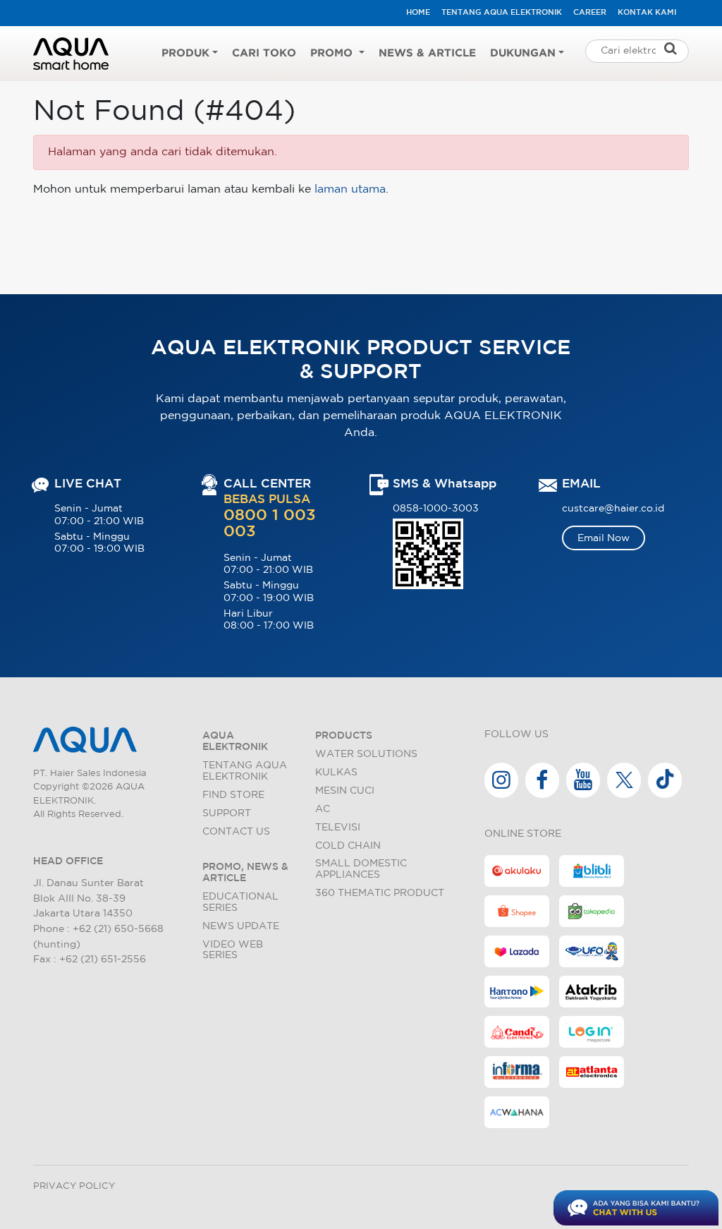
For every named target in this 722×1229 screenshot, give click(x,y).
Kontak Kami (647, 12)
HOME (418, 12)
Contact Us (236, 831)
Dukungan (523, 53)
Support (226, 813)
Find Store (233, 794)
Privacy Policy (74, 1186)
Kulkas (336, 772)
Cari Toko (264, 53)
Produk (185, 53)
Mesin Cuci (344, 790)
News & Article (427, 53)
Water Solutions (366, 753)
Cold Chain (348, 845)
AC (322, 808)
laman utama (350, 189)
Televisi (337, 827)
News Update (240, 926)
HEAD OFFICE (68, 861)
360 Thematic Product (379, 892)
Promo (333, 53)
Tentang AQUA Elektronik (501, 12)
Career (589, 12)
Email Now (603, 538)
